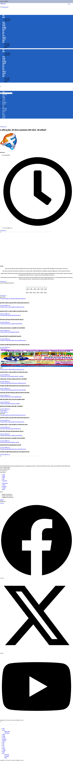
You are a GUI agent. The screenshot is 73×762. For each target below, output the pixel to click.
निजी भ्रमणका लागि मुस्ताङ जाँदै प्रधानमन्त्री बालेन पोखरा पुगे (11, 319)
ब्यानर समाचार (2, 317)
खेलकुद (3, 40)
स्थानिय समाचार (8, 19)
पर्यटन (3, 32)
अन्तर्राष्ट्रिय (4, 39)
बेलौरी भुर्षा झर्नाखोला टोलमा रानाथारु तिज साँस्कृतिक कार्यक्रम (12, 399)
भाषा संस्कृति (7, 46)
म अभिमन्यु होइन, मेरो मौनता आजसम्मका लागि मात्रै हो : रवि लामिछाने (13, 379)
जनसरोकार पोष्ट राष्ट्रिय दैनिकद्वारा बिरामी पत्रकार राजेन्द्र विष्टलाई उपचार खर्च (14, 345)
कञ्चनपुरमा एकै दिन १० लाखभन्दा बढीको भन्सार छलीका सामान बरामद (14, 311)
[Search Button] (12, 93)
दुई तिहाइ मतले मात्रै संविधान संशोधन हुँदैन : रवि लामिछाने (11, 406)
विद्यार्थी (6, 47)
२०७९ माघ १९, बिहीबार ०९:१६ (5, 305)
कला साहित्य (4, 27)
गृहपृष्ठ (3, 16)
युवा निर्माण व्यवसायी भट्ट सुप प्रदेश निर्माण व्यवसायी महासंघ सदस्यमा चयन (14, 303)
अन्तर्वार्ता (3, 26)
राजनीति (3, 24)
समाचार (3, 17)
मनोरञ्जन (4, 37)
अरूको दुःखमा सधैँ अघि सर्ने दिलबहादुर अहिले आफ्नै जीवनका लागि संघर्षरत (14, 393)
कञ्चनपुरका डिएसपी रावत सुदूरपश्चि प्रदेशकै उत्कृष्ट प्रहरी (10, 336)
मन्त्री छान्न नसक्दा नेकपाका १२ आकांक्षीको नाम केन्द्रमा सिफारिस (12, 328)
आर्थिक (3, 22)
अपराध (3, 36)
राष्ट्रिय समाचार (7, 21)
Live (1, 726)
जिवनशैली (4, 29)
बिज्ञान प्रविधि (7, 44)
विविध (3, 42)
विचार (3, 34)
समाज (3, 31)
